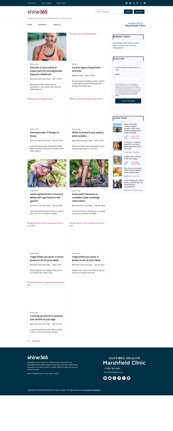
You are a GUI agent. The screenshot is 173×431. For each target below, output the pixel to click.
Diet (126, 45)
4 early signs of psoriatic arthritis (86, 69)
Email (117, 74)
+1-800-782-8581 (112, 368)
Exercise (132, 45)
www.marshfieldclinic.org (113, 372)
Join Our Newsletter (128, 101)
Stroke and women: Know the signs (132, 158)
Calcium (121, 45)
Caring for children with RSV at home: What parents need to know (132, 145)
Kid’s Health (136, 152)
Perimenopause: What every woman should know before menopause (133, 183)
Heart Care (136, 176)
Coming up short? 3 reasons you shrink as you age (46, 317)
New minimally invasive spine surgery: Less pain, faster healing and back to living (132, 128)
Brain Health (134, 162)
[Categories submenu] (47, 24)
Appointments (61, 3)
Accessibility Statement (91, 390)
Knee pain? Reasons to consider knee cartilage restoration (86, 198)
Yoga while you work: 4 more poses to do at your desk (46, 258)
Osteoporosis (118, 48)
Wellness (75, 64)
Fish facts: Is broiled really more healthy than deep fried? (132, 170)
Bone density (118, 43)
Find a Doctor (31, 3)
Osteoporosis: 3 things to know (44, 134)
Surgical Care (135, 138)
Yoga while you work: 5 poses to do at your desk (86, 258)
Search (128, 11)
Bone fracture (128, 43)
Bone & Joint (34, 64)
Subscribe (139, 11)
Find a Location (46, 3)
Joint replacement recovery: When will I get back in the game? (46, 198)
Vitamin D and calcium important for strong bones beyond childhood (46, 71)
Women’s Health (135, 164)
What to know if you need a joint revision (88, 134)
